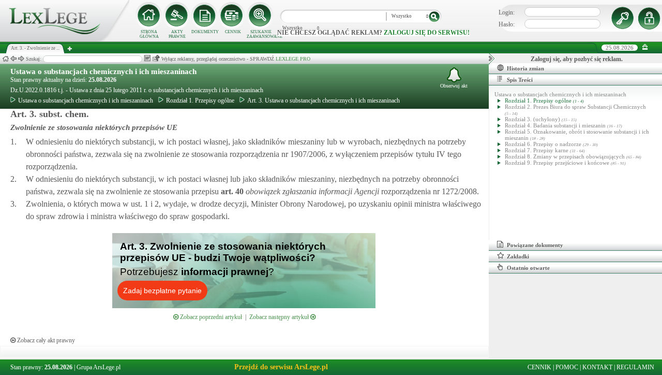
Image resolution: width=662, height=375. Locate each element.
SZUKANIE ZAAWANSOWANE (261, 34)
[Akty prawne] (177, 16)
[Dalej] (21, 59)
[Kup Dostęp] (233, 16)
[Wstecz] (13, 59)
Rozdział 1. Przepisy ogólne (200, 100)
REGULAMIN (635, 367)
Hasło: (507, 24)
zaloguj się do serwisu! (427, 32)
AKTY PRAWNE (177, 34)
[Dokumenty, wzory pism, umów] (205, 16)
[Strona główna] (64, 39)
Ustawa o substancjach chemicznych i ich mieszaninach (103, 71)
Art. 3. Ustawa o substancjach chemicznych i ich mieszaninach (323, 100)
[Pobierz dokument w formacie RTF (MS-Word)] (147, 58)
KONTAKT (597, 367)
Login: (507, 12)
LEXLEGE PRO (293, 59)
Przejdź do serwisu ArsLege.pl (281, 367)
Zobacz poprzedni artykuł (210, 317)
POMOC (566, 367)
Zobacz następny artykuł (279, 317)
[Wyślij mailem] (156, 58)
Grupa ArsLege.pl (99, 367)
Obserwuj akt (454, 86)
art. (231, 191)
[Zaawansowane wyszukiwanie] (261, 16)
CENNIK (233, 32)
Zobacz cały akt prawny (45, 340)
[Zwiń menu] (645, 47)
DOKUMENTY (205, 32)
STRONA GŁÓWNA (149, 34)
